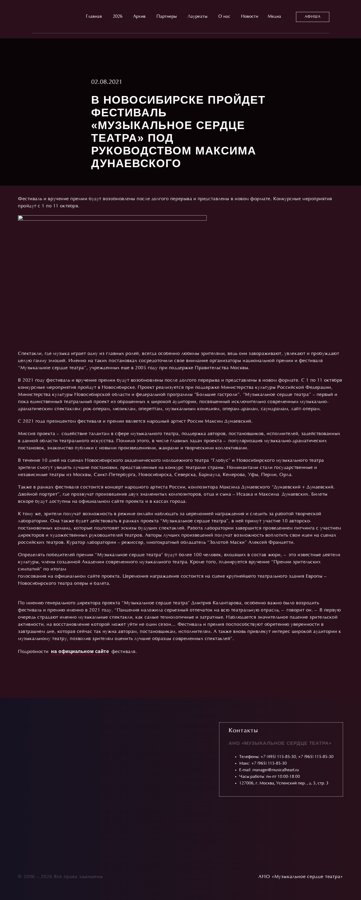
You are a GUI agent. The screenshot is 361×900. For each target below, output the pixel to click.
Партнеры (166, 16)
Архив (139, 16)
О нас (224, 16)
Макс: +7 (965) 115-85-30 (263, 763)
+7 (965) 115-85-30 (316, 757)
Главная (94, 16)
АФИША (313, 17)
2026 (117, 16)
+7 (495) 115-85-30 (278, 757)
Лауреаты (197, 16)
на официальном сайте (80, 651)
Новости (249, 16)
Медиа (274, 16)
